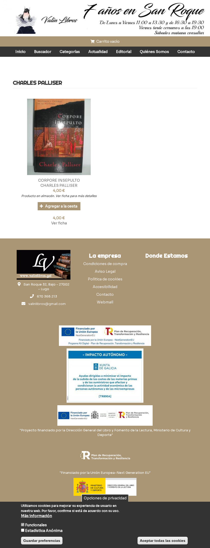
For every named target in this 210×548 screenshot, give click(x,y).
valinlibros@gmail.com (47, 304)
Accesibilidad (105, 286)
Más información (36, 515)
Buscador (42, 51)
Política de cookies (105, 279)
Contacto (186, 51)
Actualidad (98, 51)
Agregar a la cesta (60, 206)
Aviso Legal (105, 271)
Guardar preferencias (41, 541)
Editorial (123, 51)
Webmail (105, 302)
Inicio (20, 51)
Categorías (70, 51)
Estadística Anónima (43, 530)
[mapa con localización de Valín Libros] (166, 285)
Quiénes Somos (154, 51)
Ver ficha (59, 223)
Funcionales (36, 525)
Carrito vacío (108, 41)
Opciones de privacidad (105, 498)
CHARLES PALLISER (58, 185)
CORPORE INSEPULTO (59, 180)
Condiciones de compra (105, 263)
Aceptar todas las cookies (162, 541)
